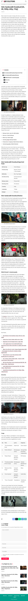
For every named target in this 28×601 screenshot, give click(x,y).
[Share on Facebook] (13, 519)
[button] (2, 1)
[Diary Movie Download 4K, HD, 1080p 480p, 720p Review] (23, 582)
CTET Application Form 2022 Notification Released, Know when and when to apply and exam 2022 (13, 345)
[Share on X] (16, 519)
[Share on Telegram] (22, 519)
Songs (6, 82)
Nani (8, 139)
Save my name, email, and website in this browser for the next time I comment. (13, 555)
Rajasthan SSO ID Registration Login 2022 (13, 341)
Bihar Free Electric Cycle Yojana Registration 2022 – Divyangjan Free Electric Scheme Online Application (14, 351)
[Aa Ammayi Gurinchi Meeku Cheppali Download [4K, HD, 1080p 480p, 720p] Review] (23, 568)
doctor (5, 316)
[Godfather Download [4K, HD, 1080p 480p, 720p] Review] (23, 588)
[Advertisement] (14, 52)
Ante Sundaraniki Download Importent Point (13, 72)
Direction (8, 79)
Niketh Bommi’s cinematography (12, 77)
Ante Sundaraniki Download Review (11, 75)
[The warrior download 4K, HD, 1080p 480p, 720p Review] (23, 576)
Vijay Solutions (9, 1)
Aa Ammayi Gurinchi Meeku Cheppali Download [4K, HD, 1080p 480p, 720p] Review (9, 568)
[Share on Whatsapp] (19, 519)
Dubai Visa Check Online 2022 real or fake (13, 339)
